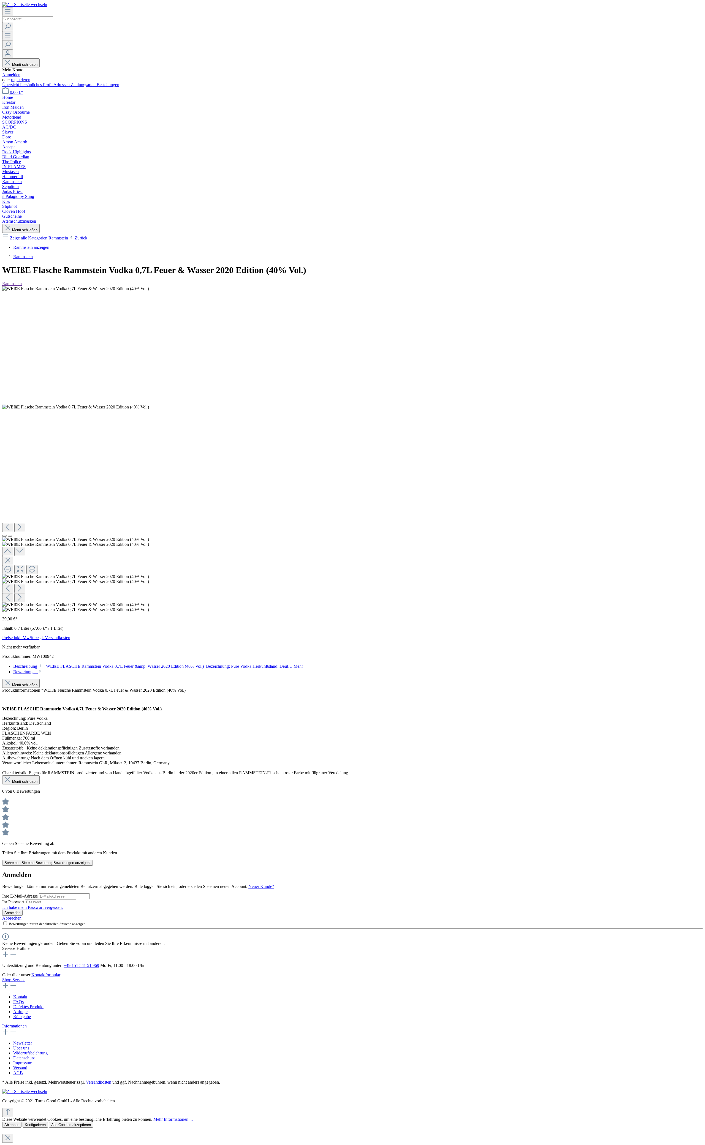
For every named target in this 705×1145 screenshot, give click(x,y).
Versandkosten (98, 1082)
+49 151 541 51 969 (81, 965)
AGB (18, 1072)
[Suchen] (7, 26)
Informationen (14, 1026)
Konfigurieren (35, 1125)
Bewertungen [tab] (25, 671)
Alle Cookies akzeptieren (71, 1125)
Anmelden (11, 74)
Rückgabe (22, 1016)
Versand (20, 1067)
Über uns (21, 1048)
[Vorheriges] (7, 527)
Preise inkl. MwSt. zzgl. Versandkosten (36, 637)
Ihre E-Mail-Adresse (20, 896)
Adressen (62, 84)
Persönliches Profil (36, 84)
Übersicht (11, 84)
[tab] (158, 666)
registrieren (20, 79)
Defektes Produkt (28, 1006)
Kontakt (20, 996)
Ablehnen (11, 1125)
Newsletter (22, 1043)
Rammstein (12, 283)
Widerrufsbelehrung (30, 1053)
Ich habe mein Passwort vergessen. (32, 907)
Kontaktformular (45, 974)
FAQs (18, 1001)
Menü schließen (24, 64)
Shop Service (13, 979)
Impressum (22, 1063)
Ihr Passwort (13, 901)
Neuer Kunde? (261, 886)
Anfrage (20, 1011)
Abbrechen (11, 918)
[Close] (7, 560)
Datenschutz (24, 1058)
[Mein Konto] (7, 53)
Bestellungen (108, 84)
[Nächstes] (19, 527)
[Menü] (7, 11)
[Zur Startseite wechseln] (24, 4)
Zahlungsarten (84, 84)
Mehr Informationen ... (173, 1119)
